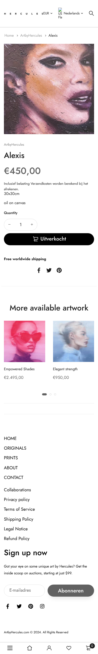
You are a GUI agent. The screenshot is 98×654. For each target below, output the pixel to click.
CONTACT (13, 478)
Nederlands (72, 13)
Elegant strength (65, 369)
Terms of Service (19, 509)
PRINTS (11, 458)
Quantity (11, 213)
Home (9, 35)
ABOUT (11, 468)
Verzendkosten (41, 183)
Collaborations (17, 490)
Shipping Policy (18, 519)
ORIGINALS (15, 448)
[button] (44, 394)
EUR (46, 13)
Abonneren (71, 590)
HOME (10, 438)
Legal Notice (16, 529)
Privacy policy (17, 500)
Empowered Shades (19, 369)
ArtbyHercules (31, 35)
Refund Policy (17, 539)
